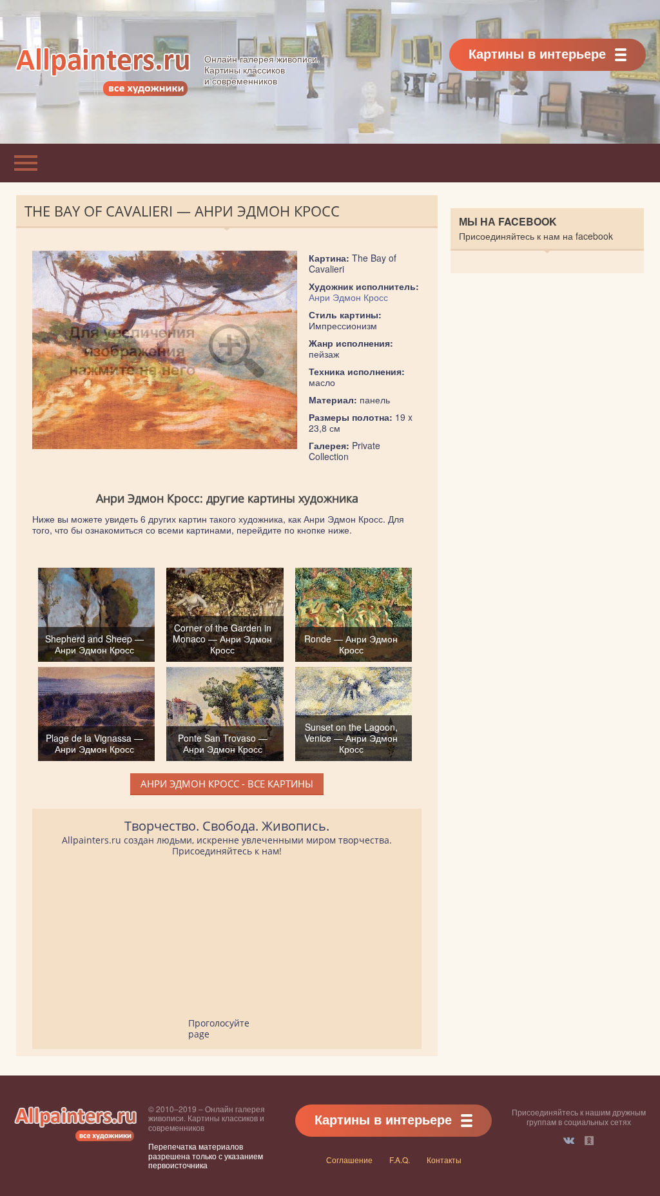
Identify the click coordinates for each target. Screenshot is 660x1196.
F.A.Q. (399, 1159)
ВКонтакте (568, 1140)
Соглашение (349, 1159)
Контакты (444, 1159)
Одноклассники (589, 1140)
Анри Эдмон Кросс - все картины (227, 783)
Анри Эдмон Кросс (348, 297)
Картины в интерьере (537, 53)
